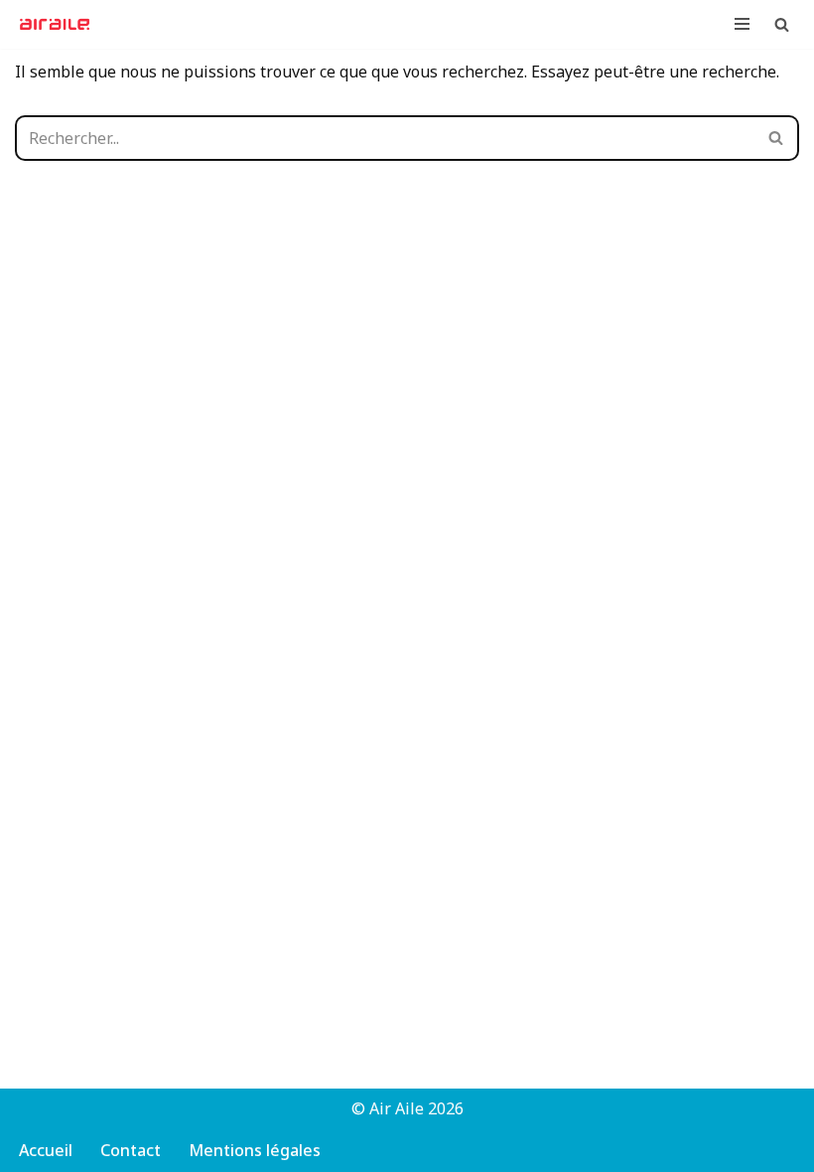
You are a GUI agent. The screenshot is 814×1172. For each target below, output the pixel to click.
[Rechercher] (781, 24)
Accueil (45, 1150)
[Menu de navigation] (742, 24)
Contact (130, 1150)
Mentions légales (255, 1150)
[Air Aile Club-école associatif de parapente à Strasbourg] (59, 24)
